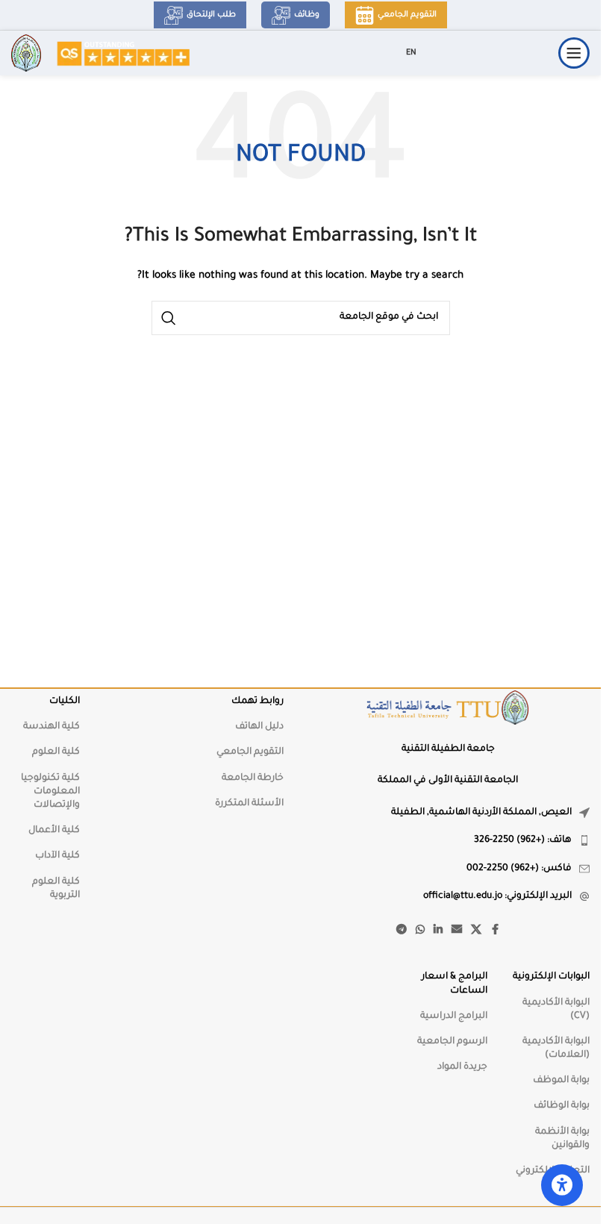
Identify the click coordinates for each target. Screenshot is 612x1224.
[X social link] (476, 930)
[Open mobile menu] (574, 53)
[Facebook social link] (495, 930)
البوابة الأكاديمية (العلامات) (556, 1049)
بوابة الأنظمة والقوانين (562, 1139)
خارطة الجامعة (253, 778)
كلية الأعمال (54, 830)
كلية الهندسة (51, 727)
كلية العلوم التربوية (56, 889)
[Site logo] (123, 54)
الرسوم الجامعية (452, 1042)
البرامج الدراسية (453, 1016)
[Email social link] (456, 930)
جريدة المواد (462, 1067)
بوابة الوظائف (562, 1106)
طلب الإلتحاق (211, 14)
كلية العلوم (56, 752)
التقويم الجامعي (407, 14)
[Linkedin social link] (438, 930)
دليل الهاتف (259, 727)
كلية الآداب (57, 856)
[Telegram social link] (401, 930)
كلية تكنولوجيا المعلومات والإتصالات (50, 792)
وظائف (306, 14)
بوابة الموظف (561, 1080)
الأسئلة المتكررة (249, 804)
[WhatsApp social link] (420, 930)
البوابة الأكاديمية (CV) (556, 1010)
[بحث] (169, 318)
